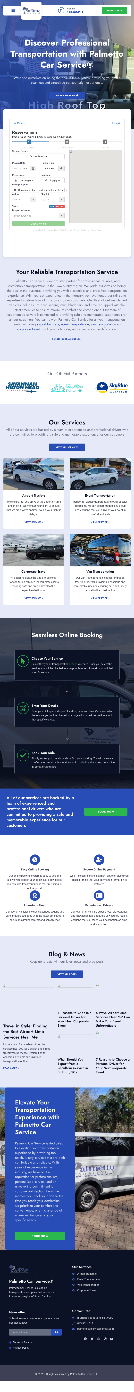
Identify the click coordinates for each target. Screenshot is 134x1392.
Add (52, 206)
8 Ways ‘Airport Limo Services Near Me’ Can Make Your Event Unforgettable (113, 1019)
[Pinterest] (105, 1338)
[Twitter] (91, 1338)
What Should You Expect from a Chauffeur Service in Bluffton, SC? (73, 1066)
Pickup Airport (20, 184)
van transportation (103, 324)
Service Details (20, 151)
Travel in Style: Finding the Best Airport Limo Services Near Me (25, 1031)
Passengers (18, 175)
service (73, 664)
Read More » (11, 1068)
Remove (60, 206)
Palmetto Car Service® (31, 1281)
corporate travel (28, 329)
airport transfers (48, 324)
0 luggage (53, 180)
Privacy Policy (96, 230)
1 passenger (24, 180)
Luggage (45, 175)
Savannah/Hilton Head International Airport (40, 190)
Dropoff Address (21, 210)
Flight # (45, 194)
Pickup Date (18, 163)
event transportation (75, 324)
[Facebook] (85, 1338)
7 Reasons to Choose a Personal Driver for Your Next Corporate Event (74, 1019)
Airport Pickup (38, 156)
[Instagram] (98, 1338)
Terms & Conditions (81, 230)
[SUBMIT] (56, 1332)
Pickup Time (48, 163)
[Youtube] (111, 1338)
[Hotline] (61, 10)
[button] (13, 11)
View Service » (34, 522)
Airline (15, 194)
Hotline (71, 8)
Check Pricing (38, 223)
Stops (15, 206)
